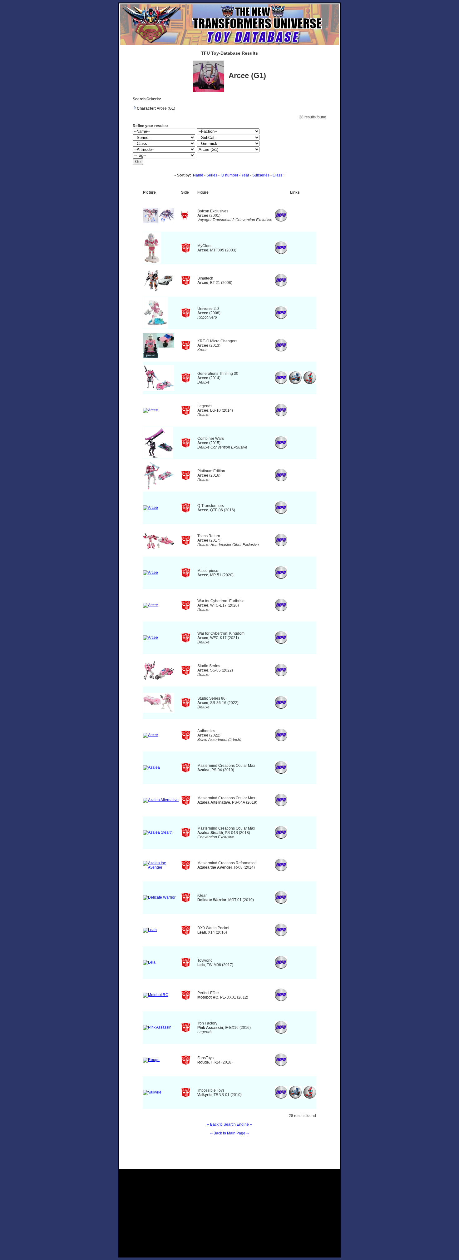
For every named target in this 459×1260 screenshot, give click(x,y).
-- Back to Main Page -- (229, 1133)
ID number (229, 175)
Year (245, 175)
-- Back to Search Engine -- (229, 1124)
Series (211, 175)
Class (277, 175)
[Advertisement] (229, 1213)
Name (198, 175)
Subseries (260, 175)
